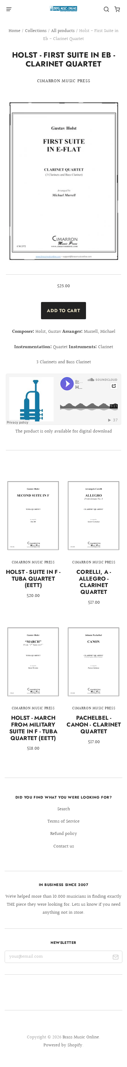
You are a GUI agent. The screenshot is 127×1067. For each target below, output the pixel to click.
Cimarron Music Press (63, 81)
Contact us (63, 846)
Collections (36, 30)
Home (14, 30)
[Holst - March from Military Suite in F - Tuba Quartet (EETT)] (33, 693)
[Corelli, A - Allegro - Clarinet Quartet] (93, 546)
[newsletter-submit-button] (115, 958)
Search (63, 809)
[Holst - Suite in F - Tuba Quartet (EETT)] (33, 543)
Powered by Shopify (62, 1045)
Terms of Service (63, 821)
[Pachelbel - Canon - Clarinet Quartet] (93, 689)
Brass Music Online (81, 1037)
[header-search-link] (106, 9)
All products (63, 30)
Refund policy (63, 833)
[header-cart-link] (117, 9)
